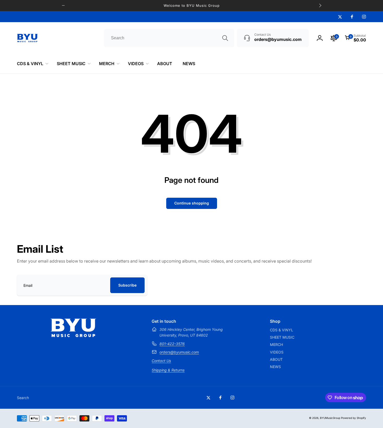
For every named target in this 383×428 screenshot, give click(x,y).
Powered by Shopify (353, 417)
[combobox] (169, 38)
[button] (355, 38)
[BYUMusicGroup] (73, 335)
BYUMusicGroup (330, 417)
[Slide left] (63, 5)
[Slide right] (320, 5)
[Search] (225, 38)
